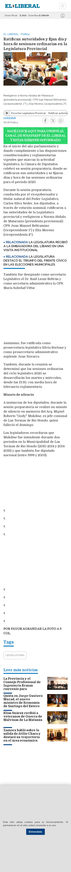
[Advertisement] (35, 317)
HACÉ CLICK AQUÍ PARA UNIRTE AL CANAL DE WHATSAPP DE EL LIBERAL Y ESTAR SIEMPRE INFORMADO (35, 135)
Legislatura (15, 655)
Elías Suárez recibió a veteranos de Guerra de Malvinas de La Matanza (22, 716)
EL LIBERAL (11, 34)
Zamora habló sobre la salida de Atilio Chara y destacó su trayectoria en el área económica (21, 735)
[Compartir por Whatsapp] (61, 121)
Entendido (35, 832)
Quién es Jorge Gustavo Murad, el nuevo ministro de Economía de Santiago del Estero (23, 701)
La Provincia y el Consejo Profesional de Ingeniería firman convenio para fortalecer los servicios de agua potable (22, 687)
